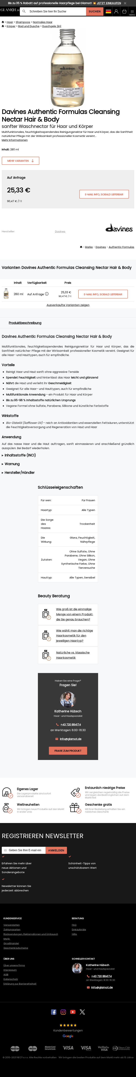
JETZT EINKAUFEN (109, 3)
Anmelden (56, 850)
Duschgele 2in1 (51, 26)
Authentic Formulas (121, 247)
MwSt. (7, 938)
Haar (10, 22)
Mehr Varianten (18, 161)
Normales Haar (42, 22)
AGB (6, 974)
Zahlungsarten (12, 929)
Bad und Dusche (28, 26)
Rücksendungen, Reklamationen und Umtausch (31, 934)
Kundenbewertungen (68, 1030)
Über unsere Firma (14, 965)
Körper (11, 26)
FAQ (74, 925)
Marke (89, 247)
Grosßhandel (11, 943)
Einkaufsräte (79, 929)
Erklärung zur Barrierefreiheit (20, 983)
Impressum (10, 970)
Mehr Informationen (15, 140)
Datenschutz (11, 979)
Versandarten (12, 925)
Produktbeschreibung (25, 323)
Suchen (95, 11)
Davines (60, 231)
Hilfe (74, 934)
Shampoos (23, 22)
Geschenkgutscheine (16, 948)
